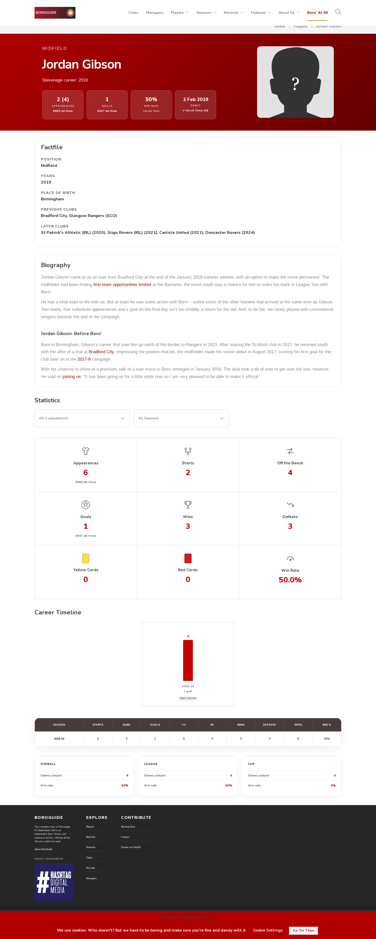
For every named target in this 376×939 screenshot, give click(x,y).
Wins (241, 724)
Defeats (269, 724)
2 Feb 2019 (195, 99)
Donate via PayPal (131, 847)
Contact (125, 837)
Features (258, 12)
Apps (298, 724)
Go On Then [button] (303, 930)
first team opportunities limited (122, 284)
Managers (154, 12)
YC (184, 724)
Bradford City (101, 351)
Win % (327, 724)
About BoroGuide (43, 849)
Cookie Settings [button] (268, 930)
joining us (72, 376)
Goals (155, 724)
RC (212, 724)
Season (59, 724)
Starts (98, 724)
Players (177, 12)
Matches (90, 837)
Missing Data (128, 827)
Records (231, 12)
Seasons (203, 12)
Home (279, 26)
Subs (126, 724)
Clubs (133, 12)
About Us (286, 12)
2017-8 (84, 359)
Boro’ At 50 (317, 12)
